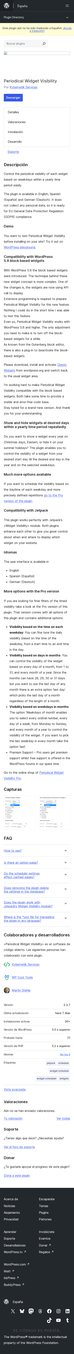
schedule (63, 1063)
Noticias (9, 1206)
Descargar (13, 97)
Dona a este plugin (17, 1175)
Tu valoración (13, 1118)
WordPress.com (17, 1264)
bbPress (11, 1278)
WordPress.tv (15, 1252)
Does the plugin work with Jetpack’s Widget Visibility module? (28, 904)
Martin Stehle (21, 990)
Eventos (44, 1238)
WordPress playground (19, 247)
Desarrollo (15, 142)
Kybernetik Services (23, 87)
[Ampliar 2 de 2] (65, 801)
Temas (43, 1206)
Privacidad (11, 1219)
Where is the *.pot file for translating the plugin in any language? (29, 919)
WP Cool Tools (22, 977)
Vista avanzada (15, 1089)
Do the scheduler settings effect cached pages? (22, 875)
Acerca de (11, 1199)
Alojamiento (12, 1212)
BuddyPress (14, 1285)
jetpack (51, 1063)
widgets (64, 1078)
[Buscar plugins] (44, 43)
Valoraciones (17, 122)
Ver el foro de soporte (19, 1147)
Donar (45, 1245)
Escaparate (47, 1199)
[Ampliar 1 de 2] (30, 801)
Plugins (44, 1212)
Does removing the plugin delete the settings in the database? (26, 889)
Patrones (45, 1219)
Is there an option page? (21, 862)
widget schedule (59, 1070)
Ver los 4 (65, 1054)
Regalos (46, 1252)
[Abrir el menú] (68, 5)
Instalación (15, 132)
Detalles (13, 112)
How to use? (13, 850)
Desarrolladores (15, 1245)
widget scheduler (47, 1078)
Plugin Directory (14, 17)
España (18, 1302)
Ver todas (63, 1118)
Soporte (13, 152)
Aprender (10, 1232)
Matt (9, 1271)
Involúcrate (46, 1232)
